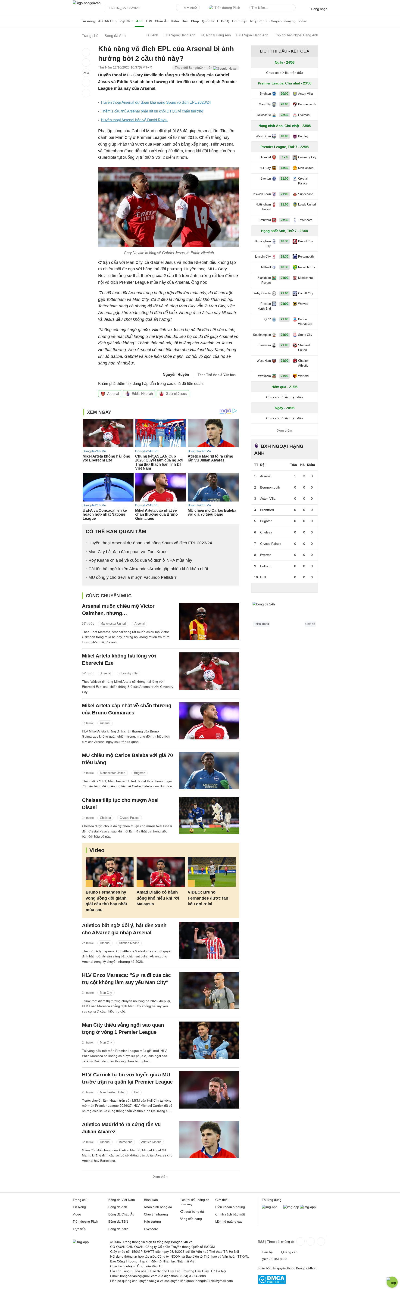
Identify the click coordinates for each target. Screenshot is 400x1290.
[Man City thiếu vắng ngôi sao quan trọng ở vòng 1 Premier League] (209, 1040)
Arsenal (113, 394)
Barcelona (125, 1142)
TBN (148, 21)
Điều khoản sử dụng (230, 1207)
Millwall (266, 267)
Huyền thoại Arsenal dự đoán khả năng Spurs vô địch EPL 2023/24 (156, 102)
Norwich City (306, 267)
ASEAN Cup (107, 21)
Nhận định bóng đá (158, 1207)
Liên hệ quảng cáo (229, 1221)
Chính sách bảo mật (230, 1214)
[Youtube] (320, 1241)
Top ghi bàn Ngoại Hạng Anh (296, 35)
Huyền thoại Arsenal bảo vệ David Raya (134, 120)
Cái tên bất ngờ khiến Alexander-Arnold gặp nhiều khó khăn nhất (148, 569)
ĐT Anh (152, 35)
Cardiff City (305, 293)
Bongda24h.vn (306, 1268)
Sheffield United (304, 347)
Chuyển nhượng (282, 21)
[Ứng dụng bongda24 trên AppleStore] (308, 1207)
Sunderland (305, 194)
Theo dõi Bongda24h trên (194, 67)
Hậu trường (152, 1221)
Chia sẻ (310, 624)
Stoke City (305, 335)
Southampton (262, 335)
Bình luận (239, 21)
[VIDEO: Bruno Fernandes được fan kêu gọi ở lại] (212, 872)
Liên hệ (267, 1252)
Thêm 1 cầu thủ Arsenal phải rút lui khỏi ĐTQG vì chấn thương (152, 111)
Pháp (195, 21)
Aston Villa (305, 93)
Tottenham (305, 220)
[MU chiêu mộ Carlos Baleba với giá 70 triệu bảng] (209, 770)
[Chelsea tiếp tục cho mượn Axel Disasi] (209, 815)
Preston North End (264, 306)
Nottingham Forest (263, 207)
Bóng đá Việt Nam (121, 1200)
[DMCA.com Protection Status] (272, 1283)
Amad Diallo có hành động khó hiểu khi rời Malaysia (158, 898)
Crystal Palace (129, 817)
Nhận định (258, 21)
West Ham (264, 360)
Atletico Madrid (129, 943)
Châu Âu (162, 21)
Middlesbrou (306, 278)
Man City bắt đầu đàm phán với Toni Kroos (127, 551)
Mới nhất (190, 8)
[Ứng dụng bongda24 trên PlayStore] (291, 1207)
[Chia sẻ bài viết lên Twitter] (86, 62)
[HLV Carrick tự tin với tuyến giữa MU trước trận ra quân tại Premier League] (209, 1090)
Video (302, 21)
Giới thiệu (222, 1200)
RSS (261, 1241)
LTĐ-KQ (223, 21)
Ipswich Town (262, 194)
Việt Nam (126, 21)
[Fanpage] (300, 1241)
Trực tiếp (79, 1229)
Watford (303, 376)
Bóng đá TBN (118, 1221)
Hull (136, 1092)
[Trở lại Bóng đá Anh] (86, 93)
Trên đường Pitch (227, 7)
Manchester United (113, 623)
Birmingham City (263, 244)
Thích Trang (261, 624)
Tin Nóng (79, 1207)
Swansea (265, 345)
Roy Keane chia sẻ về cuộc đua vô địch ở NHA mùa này (140, 560)
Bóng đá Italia (118, 1229)
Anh (139, 21)
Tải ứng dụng (271, 1200)
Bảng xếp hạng (191, 1219)
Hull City (265, 168)
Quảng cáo (289, 1252)
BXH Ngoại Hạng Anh (252, 35)
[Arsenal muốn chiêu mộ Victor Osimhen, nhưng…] (209, 621)
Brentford (265, 220)
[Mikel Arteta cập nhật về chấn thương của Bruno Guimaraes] (209, 720)
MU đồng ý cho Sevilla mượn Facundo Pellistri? (132, 577)
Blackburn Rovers (264, 280)
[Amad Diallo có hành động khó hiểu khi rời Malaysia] (160, 872)
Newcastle (264, 115)
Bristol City (305, 241)
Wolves (303, 303)
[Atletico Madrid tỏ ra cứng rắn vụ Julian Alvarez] (209, 1139)
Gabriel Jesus (176, 394)
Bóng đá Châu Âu (121, 1214)
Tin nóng (88, 21)
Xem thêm (160, 1176)
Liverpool (304, 115)
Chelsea (105, 817)
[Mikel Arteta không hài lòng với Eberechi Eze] (209, 671)
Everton (265, 178)
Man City (106, 992)
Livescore (151, 1229)
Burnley (303, 136)
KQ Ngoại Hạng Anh (216, 35)
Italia (175, 21)
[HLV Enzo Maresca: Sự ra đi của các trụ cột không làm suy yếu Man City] (209, 990)
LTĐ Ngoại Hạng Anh (179, 35)
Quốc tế (208, 21)
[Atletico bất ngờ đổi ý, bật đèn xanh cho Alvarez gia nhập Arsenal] (209, 940)
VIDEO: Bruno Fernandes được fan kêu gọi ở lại (208, 898)
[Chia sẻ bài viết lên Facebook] (86, 52)
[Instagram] (310, 1241)
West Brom (263, 136)
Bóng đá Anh (117, 1207)
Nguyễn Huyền (176, 375)
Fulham (265, 566)
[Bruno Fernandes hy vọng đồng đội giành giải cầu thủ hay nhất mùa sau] (110, 872)
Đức (185, 21)
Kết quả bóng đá (192, 1211)
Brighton (139, 773)
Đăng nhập (319, 9)
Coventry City (128, 673)
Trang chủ (80, 1200)
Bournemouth (307, 104)
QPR (267, 319)
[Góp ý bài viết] (86, 83)
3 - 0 (284, 157)
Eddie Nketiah (142, 394)
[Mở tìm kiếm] (292, 8)
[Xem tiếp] (284, 587)
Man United (305, 168)
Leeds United (307, 204)
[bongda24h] (76, 21)
